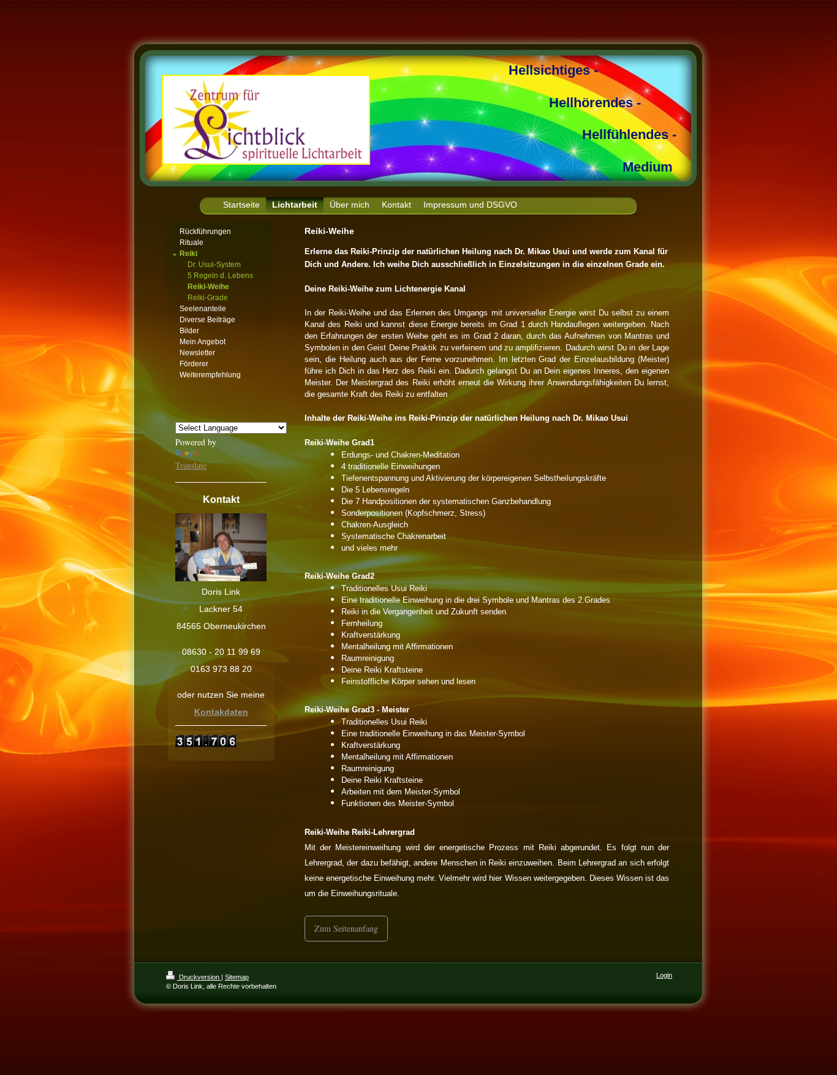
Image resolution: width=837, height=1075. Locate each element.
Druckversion (199, 977)
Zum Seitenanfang (346, 928)
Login (664, 975)
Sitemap (237, 977)
